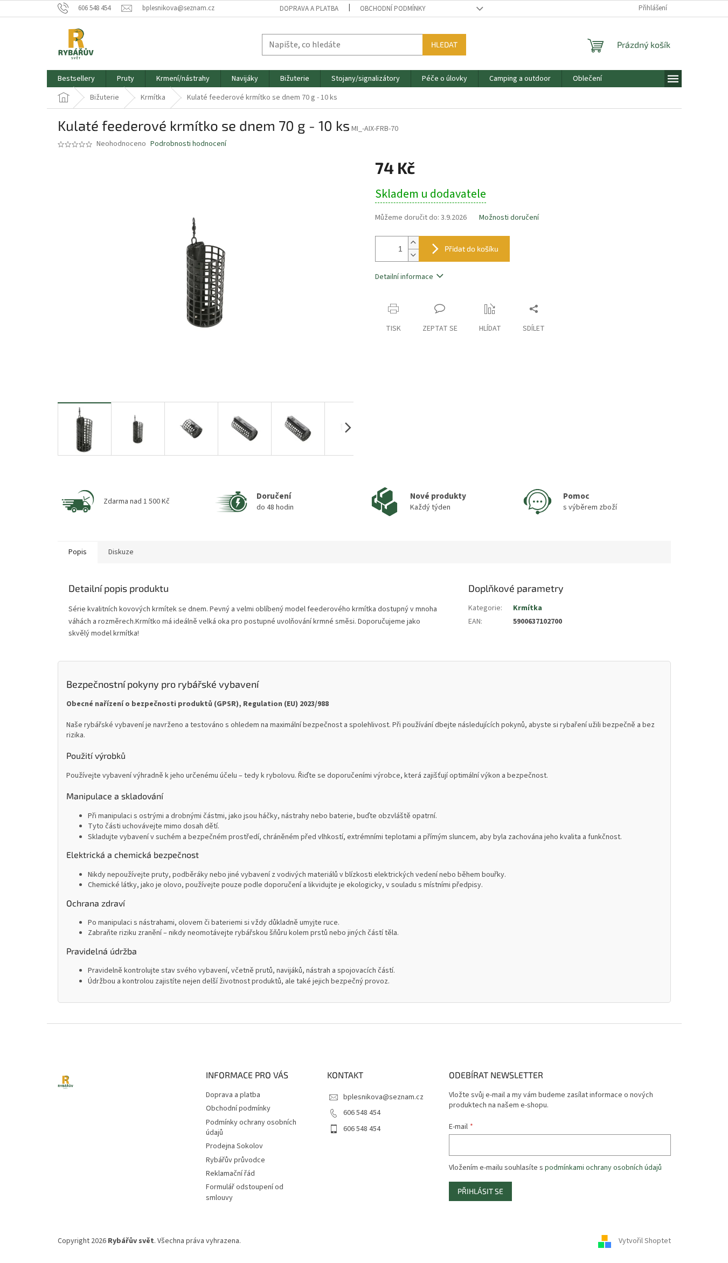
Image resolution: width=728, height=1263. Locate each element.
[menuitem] (76, 78)
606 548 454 (361, 1112)
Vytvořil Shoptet (645, 1241)
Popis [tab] (77, 552)
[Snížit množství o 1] (413, 255)
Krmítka (527, 608)
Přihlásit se (480, 1191)
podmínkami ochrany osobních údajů (603, 1167)
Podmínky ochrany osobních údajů (251, 1127)
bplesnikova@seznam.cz (383, 1097)
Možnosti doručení (509, 218)
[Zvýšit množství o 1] (413, 242)
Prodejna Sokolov (234, 1146)
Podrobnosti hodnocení (188, 144)
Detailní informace (404, 276)
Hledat (444, 44)
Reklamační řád (230, 1173)
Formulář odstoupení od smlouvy (244, 1192)
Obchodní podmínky (393, 8)
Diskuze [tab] (121, 552)
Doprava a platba (309, 8)
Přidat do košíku (471, 248)
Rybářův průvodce (235, 1160)
